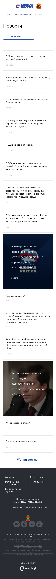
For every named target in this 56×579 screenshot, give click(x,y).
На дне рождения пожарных (20, 145)
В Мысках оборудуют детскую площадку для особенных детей (26, 57)
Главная (6, 14)
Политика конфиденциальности (28, 548)
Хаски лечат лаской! (15, 296)
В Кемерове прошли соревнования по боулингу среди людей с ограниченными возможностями (27, 257)
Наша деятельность (22, 14)
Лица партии (36, 477)
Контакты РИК (37, 482)
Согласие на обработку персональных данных (28, 554)
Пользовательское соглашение (28, 545)
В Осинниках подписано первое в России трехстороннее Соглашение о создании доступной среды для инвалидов (26, 218)
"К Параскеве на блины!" (18, 423)
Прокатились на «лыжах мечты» (21, 441)
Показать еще (31, 460)
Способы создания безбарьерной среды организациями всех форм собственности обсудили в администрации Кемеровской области (26, 343)
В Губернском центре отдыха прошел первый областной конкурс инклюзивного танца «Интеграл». (26, 166)
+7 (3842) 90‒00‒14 (28, 502)
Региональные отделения (12, 483)
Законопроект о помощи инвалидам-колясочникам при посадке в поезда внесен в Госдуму (27, 384)
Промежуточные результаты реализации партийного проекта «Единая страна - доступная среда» (26, 123)
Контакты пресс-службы (13, 490)
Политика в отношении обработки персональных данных (28, 551)
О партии (9, 477)
